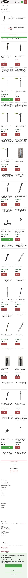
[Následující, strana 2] (14, 465)
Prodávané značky (4, 488)
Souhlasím (13, 565)
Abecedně (22, 38)
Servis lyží (3, 505)
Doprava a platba (4, 482)
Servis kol (2, 508)
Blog (1, 492)
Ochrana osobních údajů (6, 485)
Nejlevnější (11, 38)
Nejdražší (17, 38)
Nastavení (13, 574)
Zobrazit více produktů (13, 34)
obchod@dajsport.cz (5, 551)
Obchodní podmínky (5, 483)
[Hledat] (15, 1)
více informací (23, 523)
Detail (4, 64)
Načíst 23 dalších (14, 461)
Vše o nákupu (3, 487)
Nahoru (14, 471)
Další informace (4, 562)
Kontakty (2, 495)
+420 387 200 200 (4, 547)
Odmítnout (13, 570)
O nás (2, 490)
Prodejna (2, 493)
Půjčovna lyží (3, 507)
